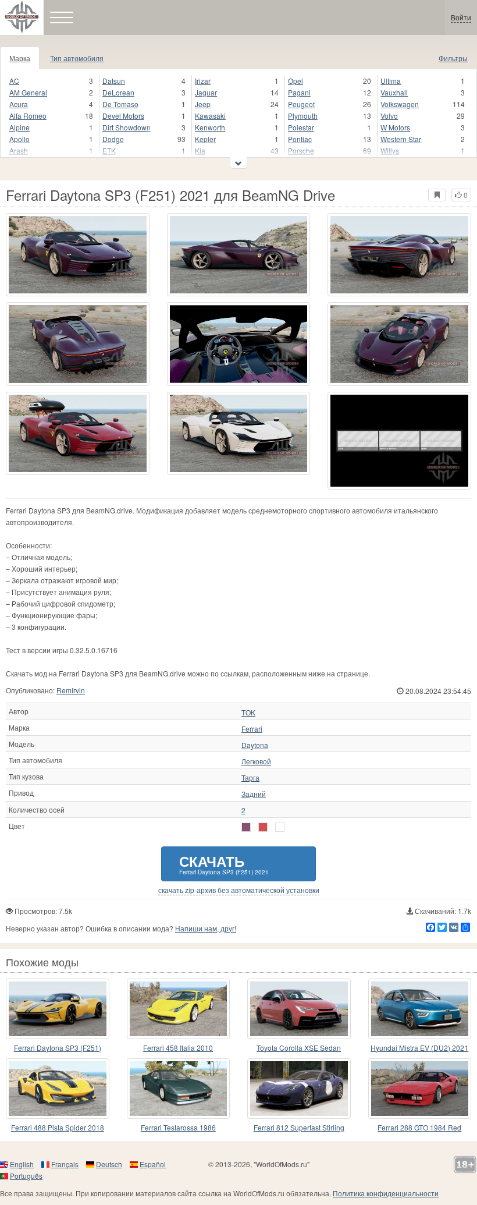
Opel (295, 81)
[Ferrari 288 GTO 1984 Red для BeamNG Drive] (420, 1088)
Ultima (390, 81)
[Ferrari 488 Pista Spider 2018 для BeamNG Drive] (57, 1088)
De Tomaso (120, 104)
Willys (389, 150)
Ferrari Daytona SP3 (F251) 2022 (57, 1048)
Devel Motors (123, 115)
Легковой (256, 761)
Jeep (203, 104)
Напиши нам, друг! (205, 928)
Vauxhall (394, 92)
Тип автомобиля (77, 58)
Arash (18, 150)
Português (26, 1176)
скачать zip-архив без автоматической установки (238, 890)
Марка (19, 58)
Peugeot (301, 104)
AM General (28, 92)
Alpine (19, 127)
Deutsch (109, 1164)
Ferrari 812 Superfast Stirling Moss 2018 (299, 1127)
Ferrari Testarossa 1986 (178, 1127)
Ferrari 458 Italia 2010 (178, 1047)
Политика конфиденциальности (386, 1193)
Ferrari (251, 729)
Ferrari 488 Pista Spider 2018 (57, 1127)
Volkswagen (399, 104)
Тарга (250, 778)
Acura (18, 104)
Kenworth (210, 127)
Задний (253, 794)
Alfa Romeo (28, 115)
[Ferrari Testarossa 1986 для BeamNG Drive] (178, 1088)
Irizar (203, 81)
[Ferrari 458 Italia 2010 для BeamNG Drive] (178, 1009)
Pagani (299, 92)
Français (65, 1164)
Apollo (19, 139)
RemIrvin (70, 690)
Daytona (254, 745)
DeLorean (118, 92)
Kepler (205, 139)
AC (14, 81)
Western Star (400, 139)
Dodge (113, 139)
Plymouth (303, 115)
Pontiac (300, 139)
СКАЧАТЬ (224, 863)
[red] (263, 827)
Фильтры (453, 58)
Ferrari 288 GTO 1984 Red (419, 1127)
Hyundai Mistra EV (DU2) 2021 (419, 1047)
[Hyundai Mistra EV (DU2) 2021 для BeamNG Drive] (420, 1009)
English (22, 1164)
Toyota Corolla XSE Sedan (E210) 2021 (299, 1048)
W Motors (395, 127)
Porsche (301, 150)
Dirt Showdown (126, 127)
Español (153, 1164)
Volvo (389, 115)
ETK (109, 150)
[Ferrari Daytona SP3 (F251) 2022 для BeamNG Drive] (57, 1009)
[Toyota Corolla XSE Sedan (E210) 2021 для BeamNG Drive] (299, 1009)
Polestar (301, 127)
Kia (200, 150)
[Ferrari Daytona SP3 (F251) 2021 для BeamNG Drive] (77, 254)
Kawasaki (210, 115)
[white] (279, 827)
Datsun (113, 81)
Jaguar (206, 92)
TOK (248, 712)
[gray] (246, 827)
